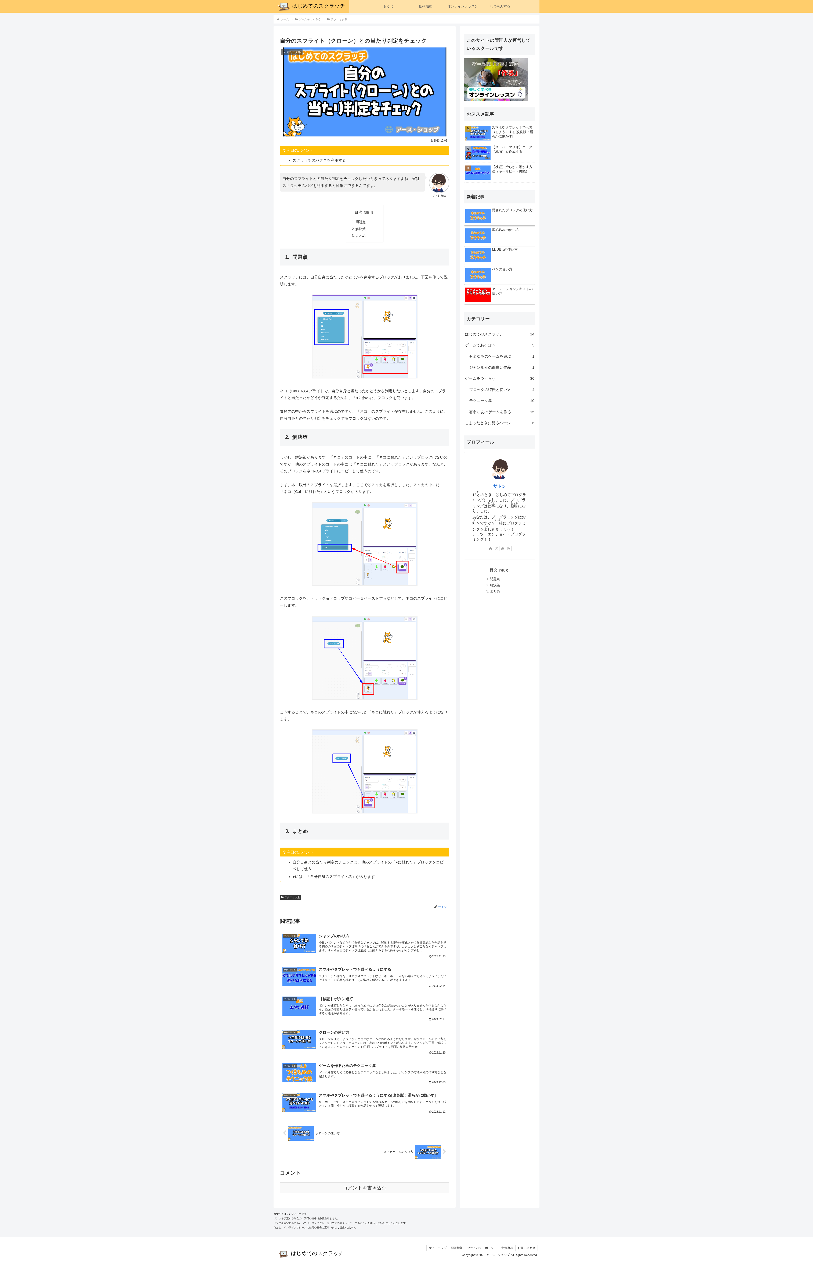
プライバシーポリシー (482, 1248)
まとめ (360, 236)
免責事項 (507, 1248)
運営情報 (457, 1248)
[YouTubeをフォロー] (502, 548)
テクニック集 (292, 897)
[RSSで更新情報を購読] (509, 548)
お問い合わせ (526, 1248)
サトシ (499, 486)
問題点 (360, 222)
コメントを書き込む (364, 1187)
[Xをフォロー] (496, 548)
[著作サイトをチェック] (490, 548)
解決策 (360, 229)
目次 (358, 212)
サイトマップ (438, 1248)
